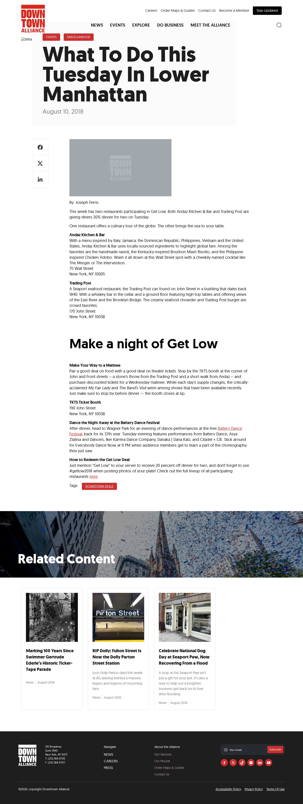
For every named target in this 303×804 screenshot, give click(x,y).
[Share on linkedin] (40, 180)
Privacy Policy (254, 789)
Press (108, 767)
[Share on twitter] (40, 163)
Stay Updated (267, 10)
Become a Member (234, 10)
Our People (162, 761)
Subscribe (275, 749)
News (108, 754)
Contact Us (207, 10)
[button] (97, 25)
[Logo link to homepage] (33, 19)
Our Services (162, 754)
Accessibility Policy (228, 789)
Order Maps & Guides (178, 10)
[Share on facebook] (40, 147)
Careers (151, 10)
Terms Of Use (275, 789)
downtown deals (99, 486)
